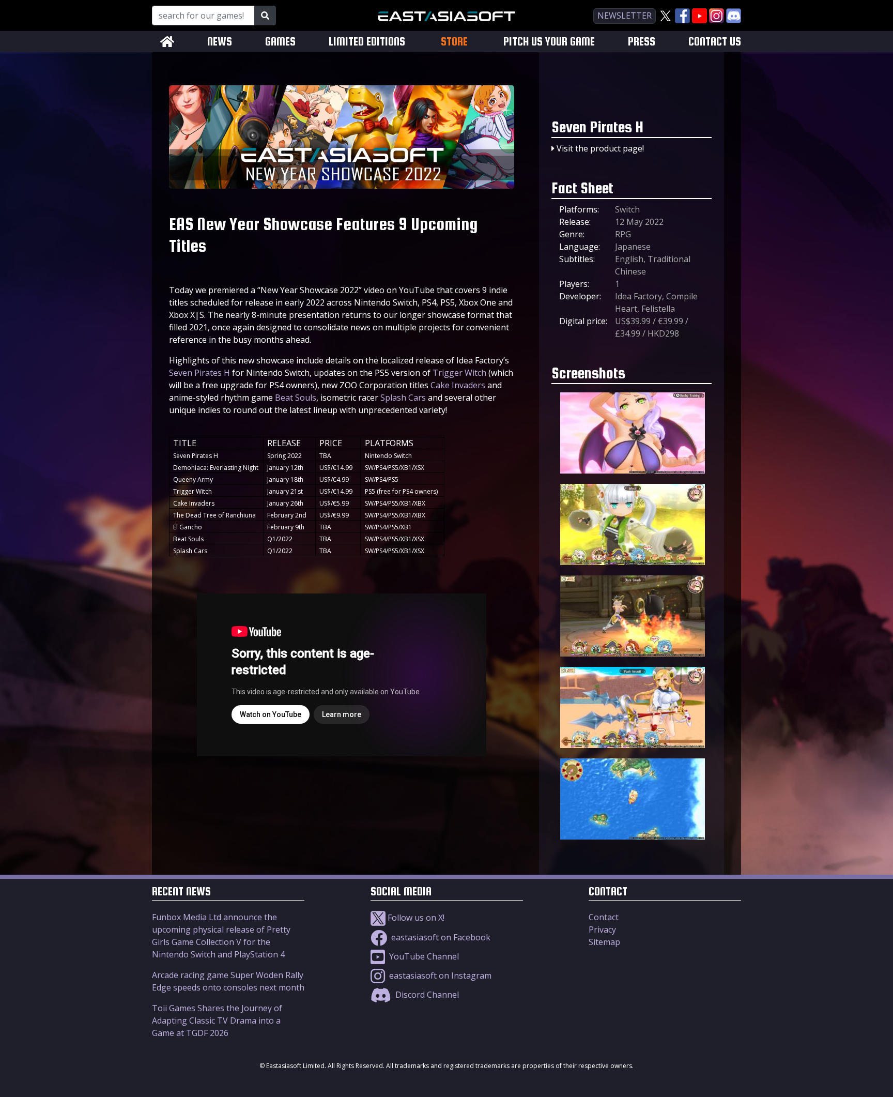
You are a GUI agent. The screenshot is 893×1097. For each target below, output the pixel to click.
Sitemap (604, 942)
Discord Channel (426, 994)
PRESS (641, 41)
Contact (604, 917)
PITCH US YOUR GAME (549, 41)
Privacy (602, 929)
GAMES (280, 41)
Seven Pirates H (199, 372)
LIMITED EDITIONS (367, 41)
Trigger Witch (459, 372)
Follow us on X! (415, 917)
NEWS (219, 41)
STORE (454, 41)
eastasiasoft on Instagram (439, 975)
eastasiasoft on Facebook (439, 937)
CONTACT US (714, 41)
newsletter (624, 15)
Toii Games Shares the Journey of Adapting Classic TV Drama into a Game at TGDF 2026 (217, 1020)
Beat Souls (295, 397)
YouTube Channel (423, 956)
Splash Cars (403, 397)
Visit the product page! (600, 148)
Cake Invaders (457, 385)
